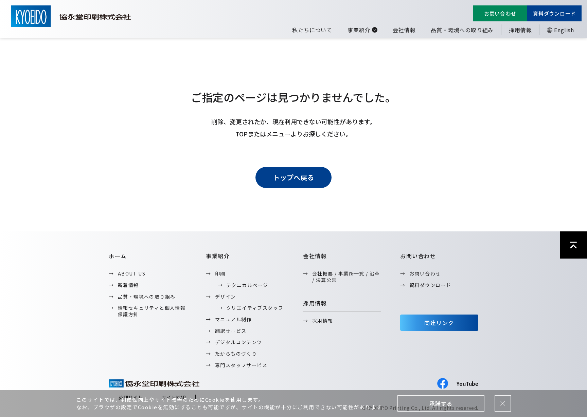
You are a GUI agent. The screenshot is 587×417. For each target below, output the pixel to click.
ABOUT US (131, 273)
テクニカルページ (247, 285)
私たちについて (312, 30)
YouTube (467, 383)
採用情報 (520, 30)
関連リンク (439, 323)
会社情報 (404, 30)
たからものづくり (236, 353)
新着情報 (128, 285)
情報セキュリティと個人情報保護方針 (151, 311)
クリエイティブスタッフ (254, 307)
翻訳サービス (230, 330)
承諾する (440, 403)
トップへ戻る (293, 177)
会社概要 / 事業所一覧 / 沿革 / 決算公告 (346, 276)
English (564, 30)
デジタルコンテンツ (238, 342)
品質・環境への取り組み (462, 30)
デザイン (225, 296)
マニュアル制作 (233, 319)
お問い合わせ (500, 13)
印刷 (220, 273)
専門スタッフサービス (241, 365)
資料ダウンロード (554, 13)
